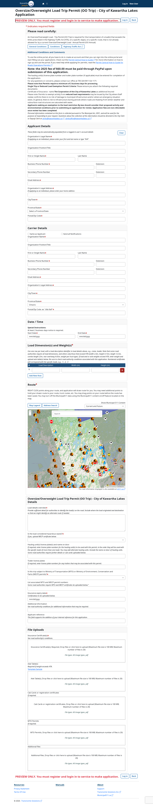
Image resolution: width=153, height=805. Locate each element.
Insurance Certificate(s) (37, 635)
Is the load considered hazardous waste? (45, 533)
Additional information (37, 604)
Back (134, 20)
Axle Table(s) (33, 664)
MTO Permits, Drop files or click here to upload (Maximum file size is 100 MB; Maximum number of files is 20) (76, 735)
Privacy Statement (21, 788)
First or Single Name (36, 156)
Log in (125, 3)
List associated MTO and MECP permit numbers (48, 582)
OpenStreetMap (111, 487)
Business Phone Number (38, 164)
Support (100, 788)
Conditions (55, 46)
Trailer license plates (36, 561)
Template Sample (35, 669)
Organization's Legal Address (40, 188)
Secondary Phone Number (39, 172)
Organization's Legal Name (39, 136)
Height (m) (105, 365)
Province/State (34, 207)
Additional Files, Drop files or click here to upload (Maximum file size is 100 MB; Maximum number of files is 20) (76, 759)
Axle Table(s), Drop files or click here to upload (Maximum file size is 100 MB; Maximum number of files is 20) (76, 681)
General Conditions (37, 46)
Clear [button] (121, 133)
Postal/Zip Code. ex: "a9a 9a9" (40, 309)
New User (134, 3)
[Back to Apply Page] (43, 3)
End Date (82, 333)
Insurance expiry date (37, 593)
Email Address (34, 180)
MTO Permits (33, 721)
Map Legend (34, 405)
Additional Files (34, 746)
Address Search (50, 405)
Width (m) (75, 365)
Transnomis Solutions (30, 801)
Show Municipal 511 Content (113, 402)
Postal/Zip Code (34, 216)
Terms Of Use (20, 792)
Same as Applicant (37, 234)
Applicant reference (36, 614)
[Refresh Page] (47, 3)
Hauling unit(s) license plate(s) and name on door (48, 544)
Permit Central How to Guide (80, 60)
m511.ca (120, 489)
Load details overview (37, 507)
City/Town (32, 199)
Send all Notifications (72, 234)
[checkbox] (28, 234)
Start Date (32, 333)
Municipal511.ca (104, 795)
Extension (100, 164)
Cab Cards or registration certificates (43, 692)
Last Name (82, 156)
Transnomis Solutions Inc (108, 792)
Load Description (46, 365)
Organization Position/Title (39, 148)
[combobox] (77, 414)
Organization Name (36, 236)
